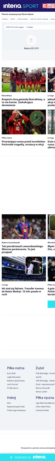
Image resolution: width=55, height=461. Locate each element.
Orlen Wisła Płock (43, 406)
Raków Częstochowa (16, 380)
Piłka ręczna (45, 397)
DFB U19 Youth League (39, 19)
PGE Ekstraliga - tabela (45, 380)
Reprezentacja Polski (15, 406)
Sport (12, 19)
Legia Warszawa (14, 377)
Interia (5, 19)
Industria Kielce (42, 410)
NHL (9, 403)
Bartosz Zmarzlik (43, 388)
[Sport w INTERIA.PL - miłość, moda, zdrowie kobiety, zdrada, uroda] (31, 6)
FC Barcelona (12, 388)
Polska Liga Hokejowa (16, 410)
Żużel (40, 368)
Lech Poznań (12, 384)
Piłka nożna (23, 19)
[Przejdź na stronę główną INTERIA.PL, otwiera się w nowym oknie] (13, 6)
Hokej (11, 397)
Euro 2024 (11, 373)
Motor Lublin (41, 391)
